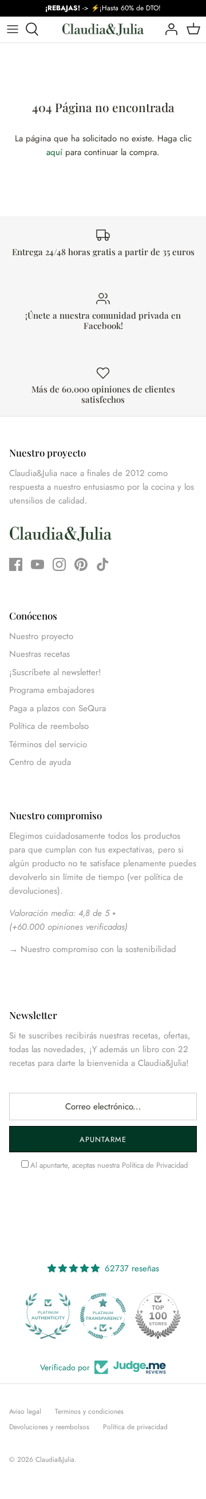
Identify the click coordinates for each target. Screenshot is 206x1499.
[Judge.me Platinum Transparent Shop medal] (103, 1316)
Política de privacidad (135, 1427)
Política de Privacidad (155, 1165)
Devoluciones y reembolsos (49, 1427)
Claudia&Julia (54, 1459)
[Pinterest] (81, 564)
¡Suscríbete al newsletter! (55, 672)
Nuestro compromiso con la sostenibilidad (97, 949)
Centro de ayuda (40, 762)
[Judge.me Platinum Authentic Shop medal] (48, 1316)
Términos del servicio (48, 744)
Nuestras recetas (39, 654)
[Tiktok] (102, 564)
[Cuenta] (168, 29)
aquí (54, 152)
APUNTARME (103, 1139)
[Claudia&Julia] (103, 29)
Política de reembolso (49, 726)
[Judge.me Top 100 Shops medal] (158, 1316)
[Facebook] (15, 564)
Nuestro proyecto (41, 636)
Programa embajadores (51, 690)
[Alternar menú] (12, 29)
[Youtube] (37, 564)
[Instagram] (59, 564)
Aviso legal (25, 1411)
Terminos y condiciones (89, 1411)
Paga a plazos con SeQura (57, 708)
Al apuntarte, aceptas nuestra (109, 1165)
